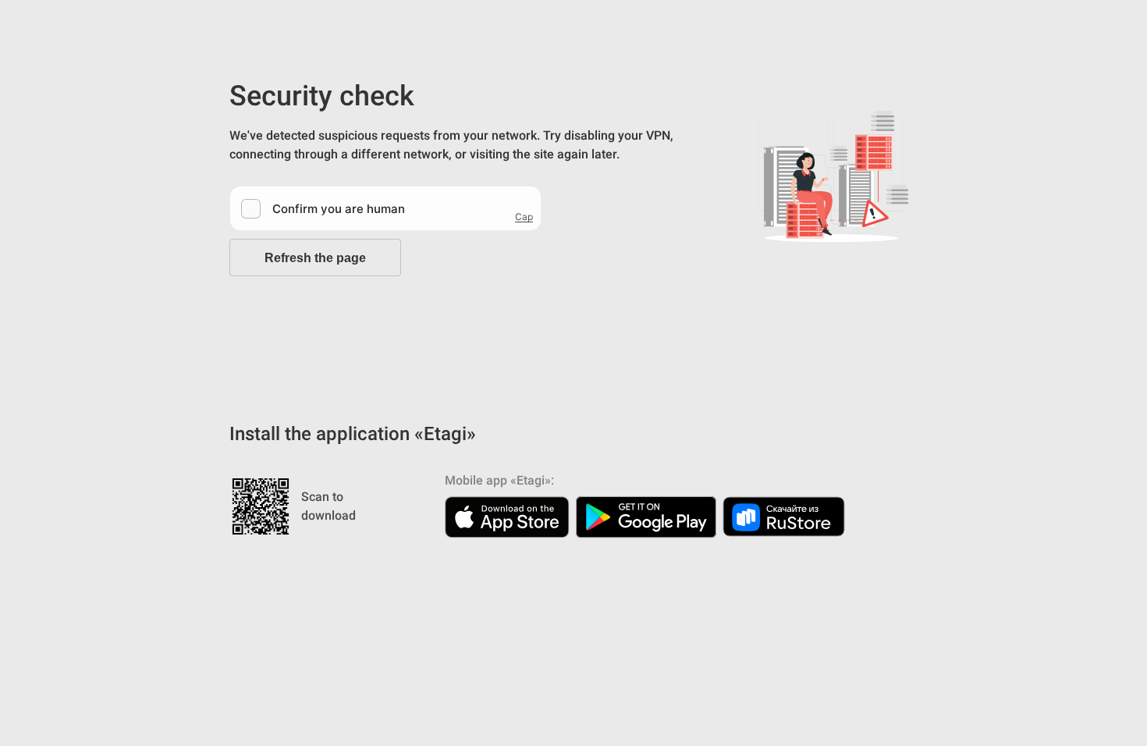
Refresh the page (315, 258)
